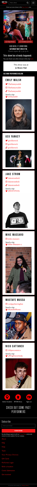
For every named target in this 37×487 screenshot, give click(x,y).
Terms (27, 485)
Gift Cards (5, 459)
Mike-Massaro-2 (15, 244)
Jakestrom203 (14, 190)
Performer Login (8, 463)
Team (4, 451)
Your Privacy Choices (10, 455)
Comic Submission (8, 470)
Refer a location (7, 467)
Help (3, 447)
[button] (33, 3)
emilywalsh (13, 96)
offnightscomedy (15, 356)
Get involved (6, 474)
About (4, 439)
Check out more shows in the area (18, 7)
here (31, 59)
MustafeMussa (14, 309)
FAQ (3, 443)
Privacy (23, 485)
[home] (4, 2)
